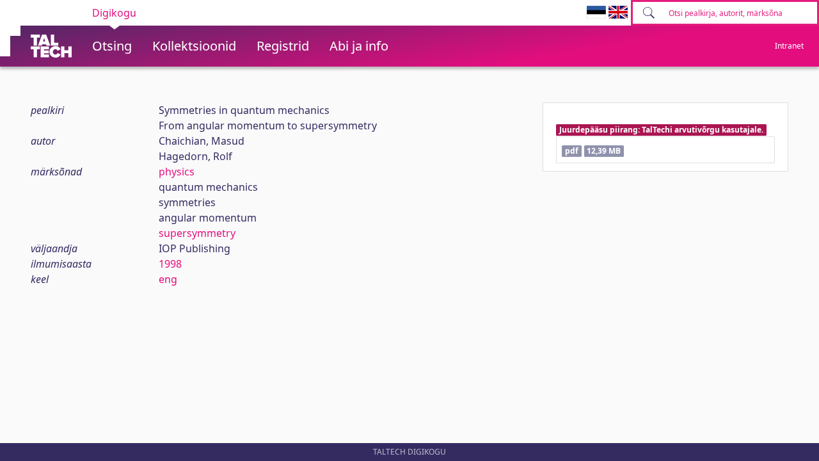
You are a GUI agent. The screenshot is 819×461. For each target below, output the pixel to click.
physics (177, 172)
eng (168, 279)
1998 (170, 264)
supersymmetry (197, 233)
